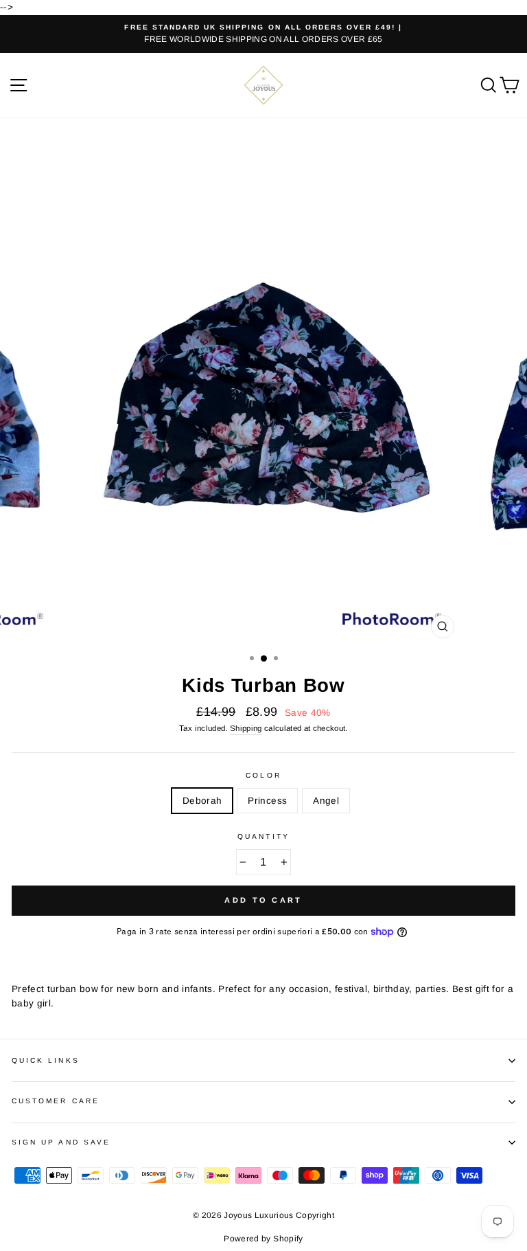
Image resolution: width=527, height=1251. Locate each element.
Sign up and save (61, 1142)
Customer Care (55, 1101)
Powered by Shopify (263, 1238)
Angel (326, 801)
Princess (267, 801)
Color (263, 775)
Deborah (202, 801)
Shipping (246, 728)
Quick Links (46, 1060)
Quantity (263, 836)
